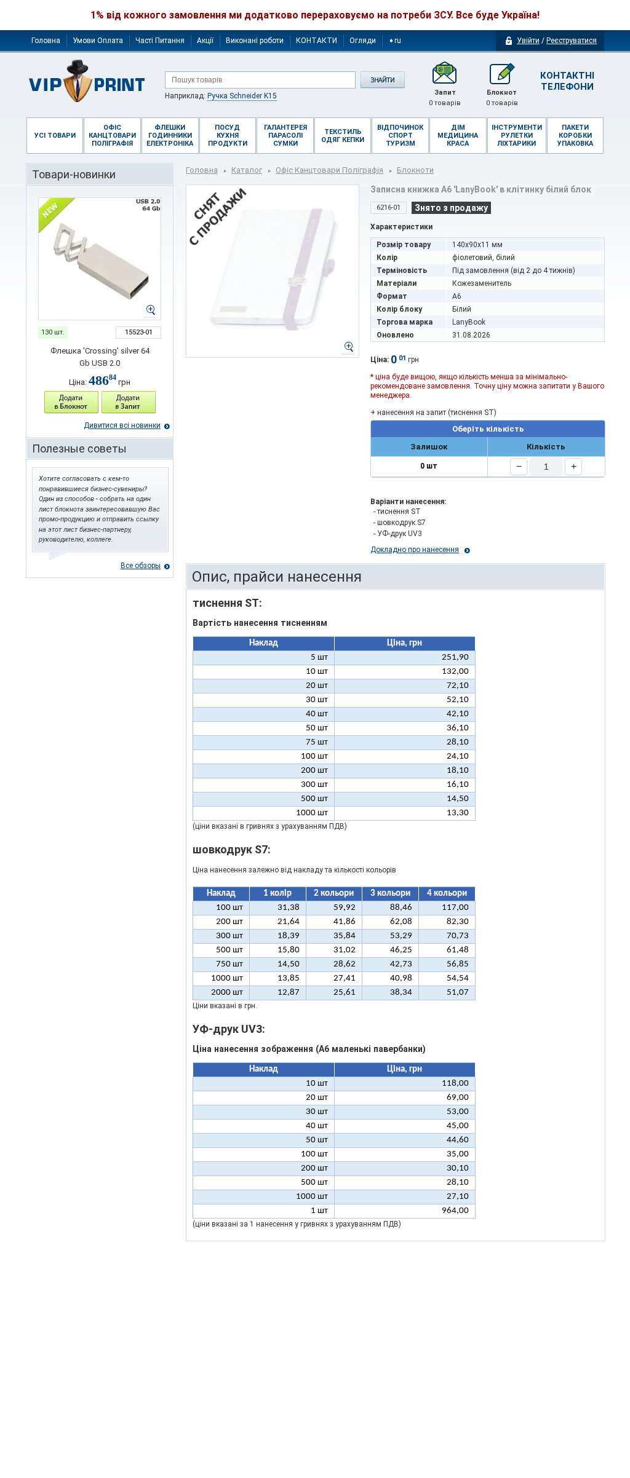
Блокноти (415, 170)
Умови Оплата (98, 40)
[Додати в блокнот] (71, 402)
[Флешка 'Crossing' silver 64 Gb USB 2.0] (99, 258)
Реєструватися (571, 40)
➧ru (394, 40)
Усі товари (55, 136)
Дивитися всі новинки (122, 425)
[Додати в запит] (129, 402)
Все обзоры (141, 565)
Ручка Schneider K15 (242, 96)
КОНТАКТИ (316, 40)
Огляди (362, 40)
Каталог (246, 170)
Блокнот (502, 98)
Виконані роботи (255, 40)
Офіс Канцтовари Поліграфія (329, 170)
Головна (45, 40)
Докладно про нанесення (414, 549)
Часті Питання (160, 40)
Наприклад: (221, 96)
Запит (445, 98)
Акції (205, 40)
